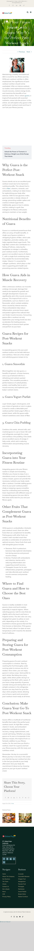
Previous (22, 52)
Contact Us (5, 886)
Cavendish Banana (23, 876)
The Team (5, 881)
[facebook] (4, 859)
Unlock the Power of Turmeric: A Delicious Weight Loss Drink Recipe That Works (17, 154)
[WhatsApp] (17, 798)
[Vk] (25, 798)
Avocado (20, 874)
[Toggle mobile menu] (31, 12)
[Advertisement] (17, 127)
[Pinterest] (22, 798)
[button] (3, 818)
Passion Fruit (22, 884)
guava (27, 96)
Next (28, 52)
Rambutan (21, 889)
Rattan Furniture (23, 896)
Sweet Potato (22, 891)
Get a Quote (5, 889)
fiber (8, 188)
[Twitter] (8, 798)
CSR (3, 894)
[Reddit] (11, 798)
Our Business (6, 879)
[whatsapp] (14, 859)
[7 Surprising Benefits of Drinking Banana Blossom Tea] (8, 814)
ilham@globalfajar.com (17, 2)
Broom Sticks (22, 894)
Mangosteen (22, 881)
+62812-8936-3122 (22, 1)
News (4, 891)
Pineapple (21, 886)
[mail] (4, 862)
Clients (4, 884)
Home (4, 874)
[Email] (28, 798)
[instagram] (7, 859)
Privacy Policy (6, 896)
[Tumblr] (19, 798)
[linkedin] (10, 859)
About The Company (8, 876)
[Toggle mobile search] (27, 12)
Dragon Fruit (22, 879)
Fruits (12, 803)
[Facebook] (5, 798)
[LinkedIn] (14, 798)
